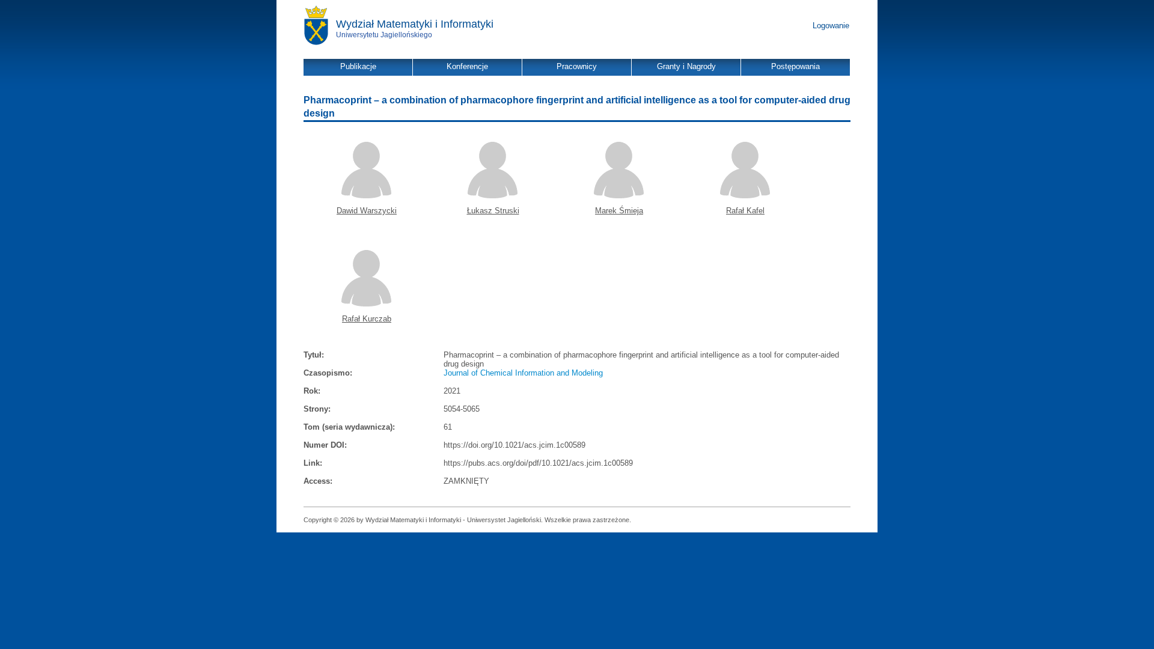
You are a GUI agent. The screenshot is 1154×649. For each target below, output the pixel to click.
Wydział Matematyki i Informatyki (414, 24)
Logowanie (831, 25)
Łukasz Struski (493, 210)
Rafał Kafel (745, 210)
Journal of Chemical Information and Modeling (523, 372)
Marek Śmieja (619, 210)
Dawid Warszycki (367, 210)
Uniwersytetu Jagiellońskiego (384, 35)
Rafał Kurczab (366, 318)
